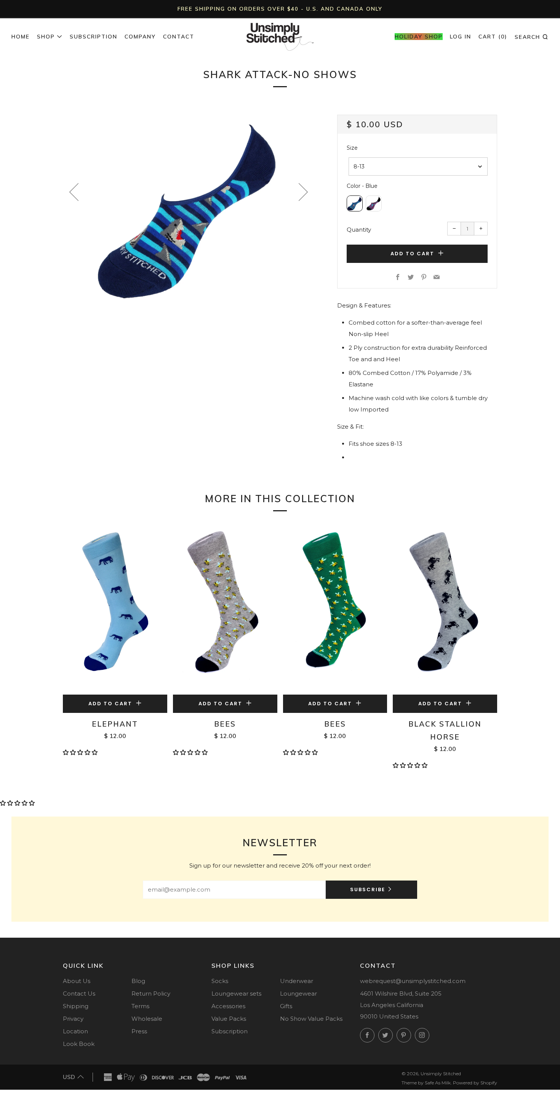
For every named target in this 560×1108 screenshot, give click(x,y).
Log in (460, 36)
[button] (81, 752)
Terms (140, 1006)
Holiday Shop (419, 36)
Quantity (359, 229)
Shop (46, 36)
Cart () (492, 36)
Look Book (78, 1043)
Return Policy (150, 993)
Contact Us (79, 993)
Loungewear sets (236, 993)
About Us (76, 981)
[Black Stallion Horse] (445, 609)
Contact (178, 36)
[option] (188, 210)
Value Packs (228, 1018)
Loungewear (298, 993)
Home (20, 36)
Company (140, 36)
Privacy (73, 1018)
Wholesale (146, 1018)
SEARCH (532, 36)
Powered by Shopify (475, 1083)
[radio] (355, 203)
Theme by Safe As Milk (426, 1083)
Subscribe (367, 889)
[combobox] (418, 166)
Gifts (286, 1006)
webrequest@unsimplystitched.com (413, 981)
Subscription (93, 36)
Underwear (296, 981)
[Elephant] (115, 609)
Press (139, 1031)
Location (75, 1031)
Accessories (228, 1006)
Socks (219, 981)
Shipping (75, 1006)
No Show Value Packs (311, 1018)
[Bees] (225, 609)
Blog (138, 981)
